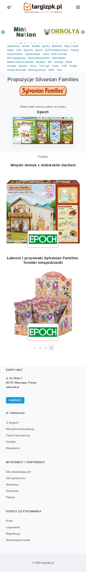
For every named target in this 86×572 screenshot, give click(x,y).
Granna (75, 50)
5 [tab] (28, 43)
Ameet (25, 46)
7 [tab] (35, 43)
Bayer (10, 50)
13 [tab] (57, 43)
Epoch (39, 50)
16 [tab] (68, 43)
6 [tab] (32, 43)
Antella (36, 46)
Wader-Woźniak (16, 69)
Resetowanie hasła (18, 540)
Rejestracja (13, 533)
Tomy (55, 65)
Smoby (23, 65)
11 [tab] (50, 43)
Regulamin (13, 448)
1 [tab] (14, 43)
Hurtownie (12, 490)
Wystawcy (12, 484)
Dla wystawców (15, 478)
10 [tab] (46, 43)
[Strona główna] (43, 6)
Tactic (33, 65)
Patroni (10, 497)
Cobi (18, 50)
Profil (9, 520)
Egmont (28, 50)
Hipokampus (32, 54)
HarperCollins (15, 54)
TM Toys (44, 65)
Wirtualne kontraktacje (20, 429)
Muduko (41, 61)
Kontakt (15, 400)
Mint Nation (58, 58)
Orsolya (58, 61)
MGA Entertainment (39, 58)
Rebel (68, 61)
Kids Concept (59, 54)
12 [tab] (53, 43)
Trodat (73, 65)
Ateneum (57, 46)
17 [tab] (71, 43)
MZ (50, 61)
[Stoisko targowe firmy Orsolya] (61, 32)
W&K (51, 69)
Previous (3, 32)
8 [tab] (39, 43)
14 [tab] (60, 43)
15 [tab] (64, 43)
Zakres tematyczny (18, 435)
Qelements (13, 46)
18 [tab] (75, 43)
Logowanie (13, 527)
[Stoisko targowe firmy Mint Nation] (24, 32)
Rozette (11, 65)
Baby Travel (71, 46)
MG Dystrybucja (16, 58)
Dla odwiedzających (18, 471)
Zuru (59, 69)
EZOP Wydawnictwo (56, 50)
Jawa (46, 54)
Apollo (46, 46)
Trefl (63, 65)
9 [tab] (42, 43)
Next (83, 32)
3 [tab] (21, 43)
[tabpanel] (24, 32)
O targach (12, 422)
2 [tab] (17, 43)
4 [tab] (24, 43)
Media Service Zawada (20, 61)
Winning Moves (37, 69)
